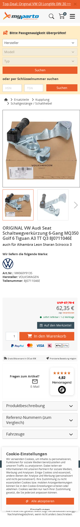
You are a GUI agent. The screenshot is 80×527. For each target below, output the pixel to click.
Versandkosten (68, 313)
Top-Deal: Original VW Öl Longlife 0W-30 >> (37, 3)
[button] (77, 4)
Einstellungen (40, 510)
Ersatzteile (21, 100)
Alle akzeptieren (42, 501)
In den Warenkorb (50, 336)
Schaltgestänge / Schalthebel (31, 103)
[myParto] (21, 15)
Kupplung (42, 100)
